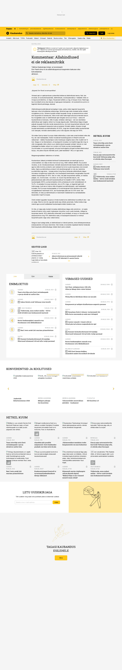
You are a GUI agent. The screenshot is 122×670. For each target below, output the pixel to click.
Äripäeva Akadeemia (44, 398)
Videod (36, 38)
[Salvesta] (56, 290)
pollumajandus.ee (104, 28)
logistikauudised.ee (48, 28)
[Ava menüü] (15, 29)
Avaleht (8, 38)
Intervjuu (94, 438)
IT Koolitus (91, 398)
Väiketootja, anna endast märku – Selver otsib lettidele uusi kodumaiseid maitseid (104, 179)
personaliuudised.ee (35, 28)
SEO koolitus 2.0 (93, 401)
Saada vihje (81, 38)
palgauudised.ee (82, 28)
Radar (89, 38)
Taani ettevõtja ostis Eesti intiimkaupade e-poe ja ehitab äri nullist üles (103, 145)
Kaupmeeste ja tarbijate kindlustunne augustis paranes (85, 304)
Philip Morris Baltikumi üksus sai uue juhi (80, 297)
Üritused (43, 38)
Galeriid (49, 38)
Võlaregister (72, 38)
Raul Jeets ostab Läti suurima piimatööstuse (37, 330)
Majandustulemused (72, 349)
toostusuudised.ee (60, 28)
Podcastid (29, 38)
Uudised (20, 289)
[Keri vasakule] (49, 256)
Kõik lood (16, 38)
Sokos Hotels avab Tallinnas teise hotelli (36, 302)
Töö (65, 38)
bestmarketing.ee (23, 28)
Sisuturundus (58, 38)
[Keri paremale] (88, 256)
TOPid (22, 38)
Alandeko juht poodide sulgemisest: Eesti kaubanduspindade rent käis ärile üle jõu (45, 445)
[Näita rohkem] (111, 29)
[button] (33, 502)
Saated (20, 336)
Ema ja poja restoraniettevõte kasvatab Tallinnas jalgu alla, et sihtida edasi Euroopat (104, 157)
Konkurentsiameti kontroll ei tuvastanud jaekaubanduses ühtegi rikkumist (45, 473)
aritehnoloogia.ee (93, 28)
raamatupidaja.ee (71, 28)
